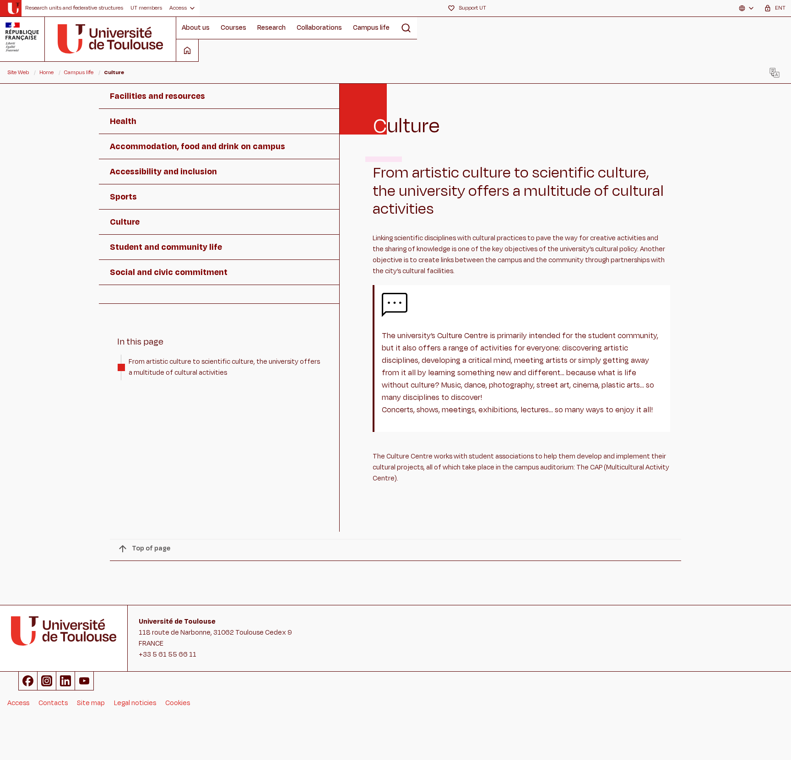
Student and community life (166, 247)
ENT (780, 8)
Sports (123, 197)
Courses (233, 27)
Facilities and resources (157, 96)
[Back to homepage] (13, 8)
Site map (91, 703)
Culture (125, 222)
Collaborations (319, 27)
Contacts (53, 703)
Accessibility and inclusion (163, 172)
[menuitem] (74, 8)
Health (123, 121)
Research (271, 27)
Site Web (18, 72)
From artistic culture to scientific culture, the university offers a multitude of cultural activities (224, 367)
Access (18, 703)
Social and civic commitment (169, 272)
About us (196, 27)
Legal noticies (135, 703)
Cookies (177, 703)
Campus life (371, 27)
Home (46, 72)
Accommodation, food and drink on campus (197, 146)
